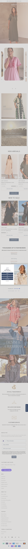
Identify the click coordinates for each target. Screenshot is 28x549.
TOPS (7, 275)
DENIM (7, 277)
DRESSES (7, 273)
